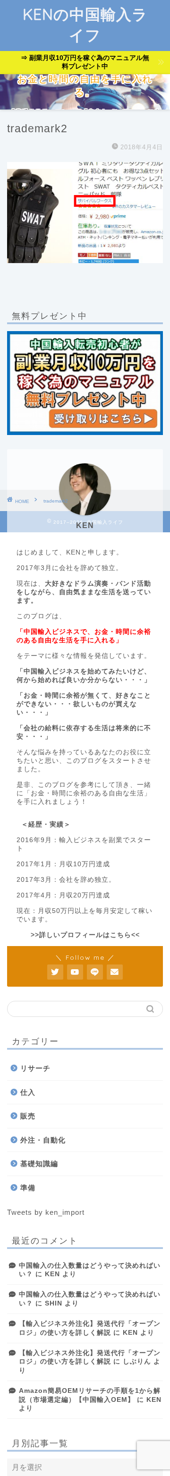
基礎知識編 (39, 1164)
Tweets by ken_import (46, 1212)
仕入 (27, 1092)
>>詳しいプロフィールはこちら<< (85, 934)
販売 (27, 1116)
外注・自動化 (43, 1140)
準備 (27, 1188)
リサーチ (35, 1068)
